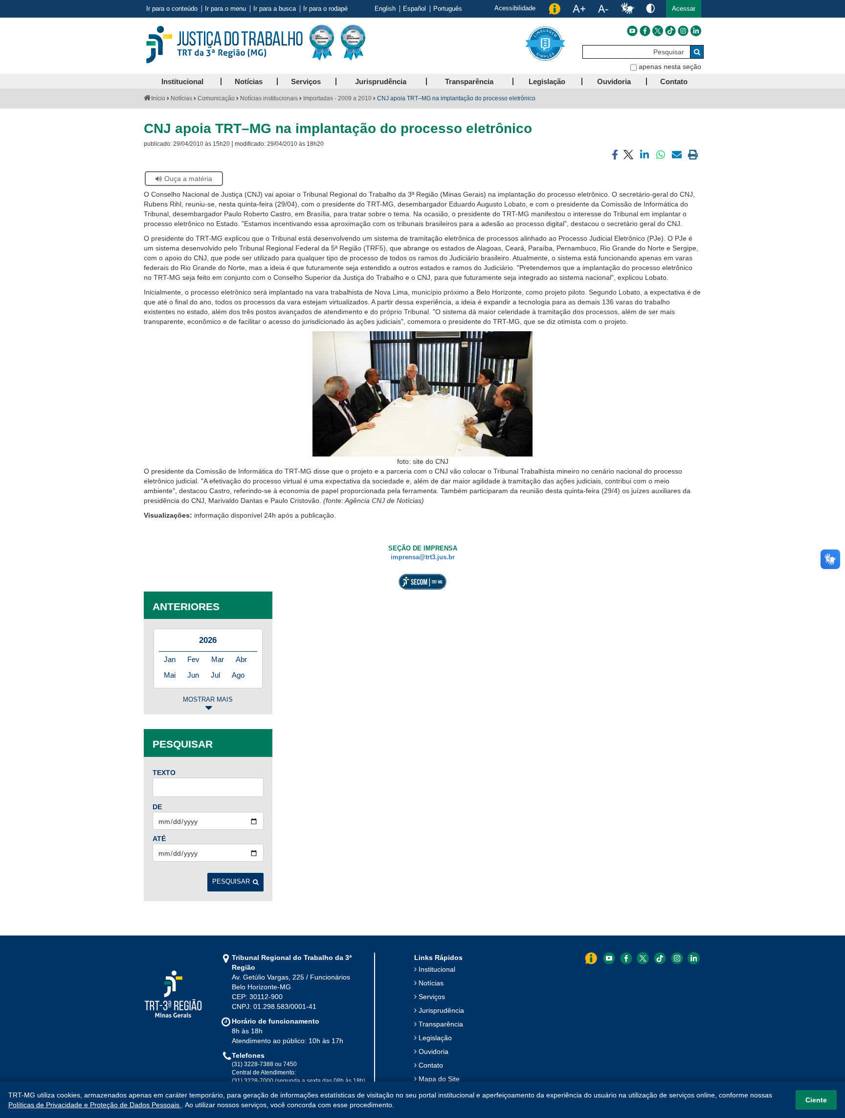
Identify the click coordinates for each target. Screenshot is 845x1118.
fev (193, 659)
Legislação (435, 1038)
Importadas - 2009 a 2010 (337, 98)
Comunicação (216, 98)
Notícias (181, 98)
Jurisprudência (441, 1010)
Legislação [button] (547, 81)
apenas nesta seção (670, 66)
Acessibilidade (514, 8)
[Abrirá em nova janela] (632, 30)
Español (414, 8)
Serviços (432, 997)
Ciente (816, 1100)
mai (170, 675)
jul (215, 675)
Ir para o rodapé (325, 8)
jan (170, 659)
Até (159, 839)
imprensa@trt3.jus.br (423, 557)
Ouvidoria (433, 1051)
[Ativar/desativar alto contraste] (650, 8)
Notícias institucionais (269, 98)
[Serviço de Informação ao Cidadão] (554, 9)
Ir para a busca (274, 8)
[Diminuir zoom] (603, 9)
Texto (164, 772)
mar (217, 659)
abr (241, 659)
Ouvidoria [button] (614, 81)
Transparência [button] (469, 81)
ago (238, 675)
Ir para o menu (225, 8)
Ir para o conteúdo (172, 8)
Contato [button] (674, 81)
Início (158, 98)
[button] (683, 9)
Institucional (437, 969)
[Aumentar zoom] (579, 9)
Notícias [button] (249, 81)
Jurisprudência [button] (380, 81)
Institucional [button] (182, 81)
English (385, 8)
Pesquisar (231, 881)
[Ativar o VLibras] (627, 9)
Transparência (441, 1024)
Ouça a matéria (188, 179)
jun (193, 675)
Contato (431, 1065)
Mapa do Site (439, 1079)
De (157, 807)
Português (447, 8)
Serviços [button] (306, 81)
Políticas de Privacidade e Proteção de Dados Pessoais (94, 1105)
